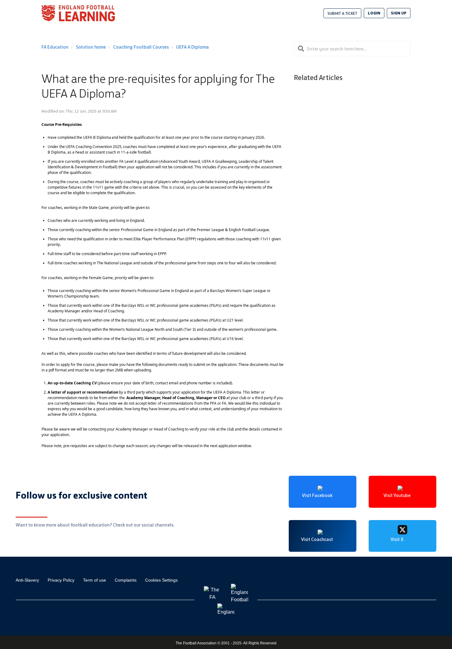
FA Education (55, 47)
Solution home (91, 47)
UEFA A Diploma (192, 47)
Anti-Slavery (27, 580)
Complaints (126, 580)
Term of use (94, 580)
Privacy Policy (61, 580)
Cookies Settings (161, 580)
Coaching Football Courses (141, 47)
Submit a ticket (342, 13)
